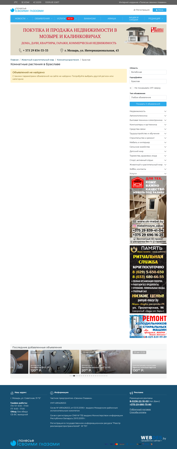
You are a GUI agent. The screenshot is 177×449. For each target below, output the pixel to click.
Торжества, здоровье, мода (143, 156)
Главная (14, 60)
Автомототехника (138, 116)
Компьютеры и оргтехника (143, 124)
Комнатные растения (68, 60)
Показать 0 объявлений (148, 104)
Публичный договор (140, 409)
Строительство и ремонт (142, 138)
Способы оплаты (138, 412)
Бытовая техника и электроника (146, 120)
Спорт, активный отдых (141, 160)
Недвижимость (137, 111)
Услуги (133, 173)
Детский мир (136, 151)
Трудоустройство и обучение (144, 133)
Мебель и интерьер (140, 142)
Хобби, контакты (138, 169)
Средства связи (138, 129)
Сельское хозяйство (140, 147)
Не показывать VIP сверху (147, 88)
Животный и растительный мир (38, 60)
